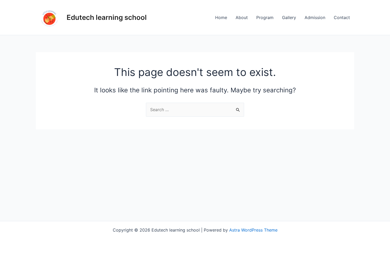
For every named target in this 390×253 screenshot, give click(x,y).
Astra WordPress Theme (253, 230)
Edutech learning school (107, 17)
